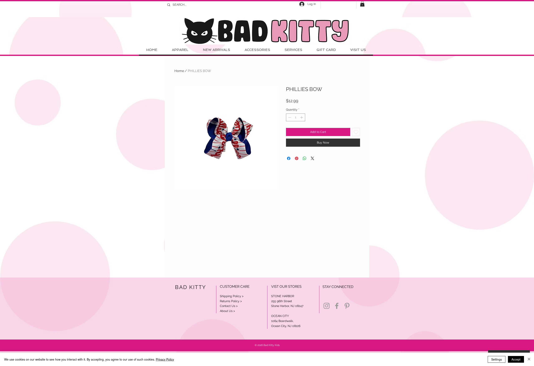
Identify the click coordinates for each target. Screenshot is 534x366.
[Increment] (302, 117)
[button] (362, 3)
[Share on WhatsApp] (304, 158)
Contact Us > (229, 306)
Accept (515, 359)
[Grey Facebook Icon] (337, 306)
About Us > (227, 311)
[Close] (528, 359)
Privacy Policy (165, 359)
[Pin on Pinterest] (296, 158)
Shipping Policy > (231, 296)
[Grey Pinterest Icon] (347, 306)
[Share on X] (312, 158)
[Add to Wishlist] (356, 132)
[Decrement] (289, 117)
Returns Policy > (231, 301)
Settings (496, 359)
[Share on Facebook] (288, 158)
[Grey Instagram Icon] (326, 306)
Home (179, 71)
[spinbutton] (295, 117)
